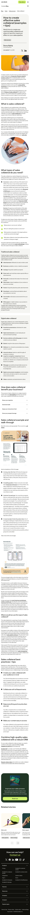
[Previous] (12, 843)
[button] (13, 400)
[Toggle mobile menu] (27, 2)
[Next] (18, 843)
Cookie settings (25, 909)
